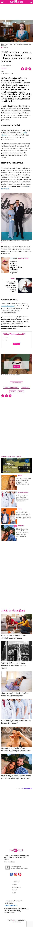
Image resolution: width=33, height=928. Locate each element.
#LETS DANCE (25, 387)
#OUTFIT (12, 391)
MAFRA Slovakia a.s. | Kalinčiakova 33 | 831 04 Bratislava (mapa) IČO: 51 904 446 (16, 911)
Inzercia (14, 884)
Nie (6, 340)
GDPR (14, 892)
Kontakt (14, 890)
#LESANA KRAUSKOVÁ (17, 382)
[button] (31, 2)
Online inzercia (16, 887)
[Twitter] (29, 68)
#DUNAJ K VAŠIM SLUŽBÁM (11, 387)
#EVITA (20, 391)
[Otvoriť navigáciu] (2, 2)
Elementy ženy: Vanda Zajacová (11, 456)
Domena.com (18, 922)
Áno (7, 337)
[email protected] (11, 905)
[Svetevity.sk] (16, 2)
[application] (16, 465)
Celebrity (4, 68)
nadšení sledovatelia (7, 306)
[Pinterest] (19, 874)
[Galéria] (16, 31)
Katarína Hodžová (8, 73)
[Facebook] (22, 68)
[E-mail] (26, 68)
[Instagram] (15, 874)
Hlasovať (16, 344)
